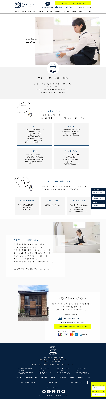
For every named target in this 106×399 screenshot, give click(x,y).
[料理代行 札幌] (58, 391)
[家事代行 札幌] (44, 391)
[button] (82, 11)
